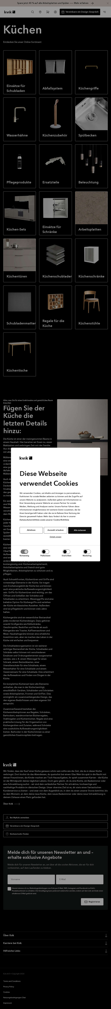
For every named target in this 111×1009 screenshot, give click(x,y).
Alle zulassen (80, 530)
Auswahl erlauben (56, 530)
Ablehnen (31, 530)
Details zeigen (55, 537)
